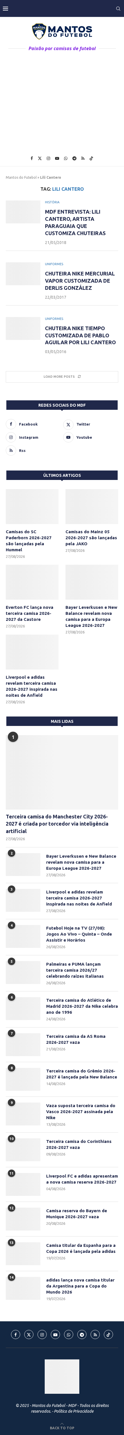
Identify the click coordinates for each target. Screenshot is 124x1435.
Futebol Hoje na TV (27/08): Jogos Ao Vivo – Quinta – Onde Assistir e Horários (79, 934)
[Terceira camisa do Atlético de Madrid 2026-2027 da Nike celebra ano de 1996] (23, 1008)
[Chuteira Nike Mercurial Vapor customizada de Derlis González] (23, 273)
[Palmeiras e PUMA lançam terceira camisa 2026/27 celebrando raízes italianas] (23, 972)
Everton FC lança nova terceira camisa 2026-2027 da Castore (29, 613)
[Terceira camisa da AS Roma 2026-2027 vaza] (23, 1044)
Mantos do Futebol (21, 177)
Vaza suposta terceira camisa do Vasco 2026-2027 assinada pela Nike (80, 1111)
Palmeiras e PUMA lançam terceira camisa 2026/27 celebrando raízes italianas (75, 970)
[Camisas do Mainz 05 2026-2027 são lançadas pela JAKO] (91, 506)
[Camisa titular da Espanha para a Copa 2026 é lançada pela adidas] (23, 1253)
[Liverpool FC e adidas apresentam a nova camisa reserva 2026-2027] (23, 1184)
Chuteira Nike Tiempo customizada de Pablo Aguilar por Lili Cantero (80, 335)
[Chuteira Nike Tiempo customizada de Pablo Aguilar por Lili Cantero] (23, 328)
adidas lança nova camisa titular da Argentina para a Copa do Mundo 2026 (80, 1285)
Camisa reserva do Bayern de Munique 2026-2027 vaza (76, 1213)
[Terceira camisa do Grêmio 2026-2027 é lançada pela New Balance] (23, 1079)
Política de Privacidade (73, 1411)
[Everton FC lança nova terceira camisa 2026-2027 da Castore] (32, 582)
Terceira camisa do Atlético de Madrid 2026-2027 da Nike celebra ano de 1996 (82, 1006)
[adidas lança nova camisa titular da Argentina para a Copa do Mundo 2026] (23, 1288)
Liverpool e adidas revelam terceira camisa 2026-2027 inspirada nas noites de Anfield (31, 686)
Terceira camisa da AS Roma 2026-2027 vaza (76, 1039)
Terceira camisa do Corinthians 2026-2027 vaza (79, 1144)
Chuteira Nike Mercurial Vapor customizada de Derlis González (80, 281)
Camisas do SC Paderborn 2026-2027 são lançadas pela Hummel (29, 540)
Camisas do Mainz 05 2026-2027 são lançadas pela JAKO (91, 537)
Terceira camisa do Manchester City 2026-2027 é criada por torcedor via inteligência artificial (57, 824)
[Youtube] (57, 158)
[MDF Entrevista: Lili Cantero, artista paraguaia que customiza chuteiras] (23, 211)
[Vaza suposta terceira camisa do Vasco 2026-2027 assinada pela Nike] (23, 1114)
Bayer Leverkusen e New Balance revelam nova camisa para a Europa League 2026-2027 (91, 616)
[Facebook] (32, 158)
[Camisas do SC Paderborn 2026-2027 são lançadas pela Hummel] (32, 506)
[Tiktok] (91, 158)
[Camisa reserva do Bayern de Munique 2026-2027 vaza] (23, 1219)
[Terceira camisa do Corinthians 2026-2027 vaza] (23, 1149)
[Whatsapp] (65, 158)
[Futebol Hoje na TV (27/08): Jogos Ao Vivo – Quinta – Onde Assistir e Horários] (23, 936)
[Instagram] (48, 158)
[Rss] (82, 158)
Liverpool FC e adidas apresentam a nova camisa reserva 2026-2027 (82, 1179)
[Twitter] (40, 158)
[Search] (118, 8)
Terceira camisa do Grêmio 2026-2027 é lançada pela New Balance (81, 1073)
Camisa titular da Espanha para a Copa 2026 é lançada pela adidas (81, 1248)
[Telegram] (74, 158)
